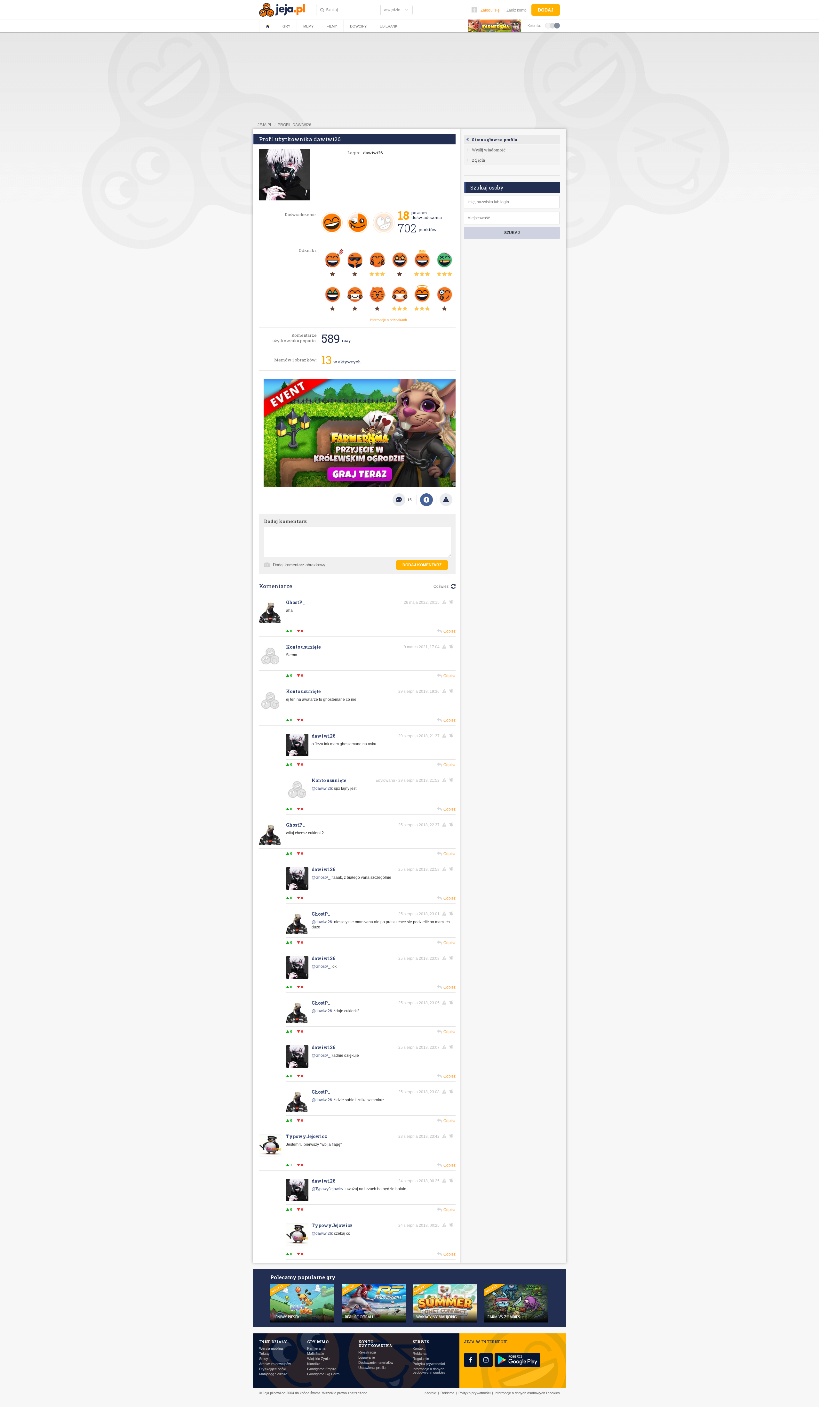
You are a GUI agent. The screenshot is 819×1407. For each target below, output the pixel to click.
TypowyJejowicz (306, 1136)
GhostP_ (295, 602)
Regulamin (421, 1359)
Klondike (313, 1364)
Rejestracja (367, 1352)
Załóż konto (516, 10)
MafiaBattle (315, 1353)
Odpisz (449, 631)
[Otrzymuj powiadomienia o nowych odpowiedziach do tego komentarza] (452, 602)
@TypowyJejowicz (328, 1189)
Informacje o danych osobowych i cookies (429, 1370)
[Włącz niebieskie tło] (557, 25)
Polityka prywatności (429, 1364)
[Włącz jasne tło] (548, 25)
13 (326, 360)
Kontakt (419, 1348)
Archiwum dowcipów (275, 1364)
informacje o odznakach (388, 320)
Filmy (332, 26)
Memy (308, 26)
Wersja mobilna (271, 1348)
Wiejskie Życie (318, 1359)
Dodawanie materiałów (375, 1362)
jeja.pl (265, 125)
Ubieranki (389, 26)
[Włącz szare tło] (552, 25)
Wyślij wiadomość (488, 149)
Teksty (264, 1353)
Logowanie (366, 1357)
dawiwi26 (323, 736)
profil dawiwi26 (294, 125)
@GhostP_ (321, 877)
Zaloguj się (490, 10)
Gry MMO (318, 1341)
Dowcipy (358, 26)
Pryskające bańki (272, 1369)
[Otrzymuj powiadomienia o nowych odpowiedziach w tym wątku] (452, 691)
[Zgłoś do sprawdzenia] (446, 499)
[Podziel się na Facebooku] (426, 499)
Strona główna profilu (494, 139)
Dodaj (545, 9)
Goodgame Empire (321, 1369)
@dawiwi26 (322, 788)
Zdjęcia (478, 160)
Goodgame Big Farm (323, 1374)
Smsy (263, 1359)
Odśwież (441, 586)
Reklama (419, 1353)
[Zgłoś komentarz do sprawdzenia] (445, 602)
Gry (286, 26)
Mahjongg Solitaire (273, 1374)
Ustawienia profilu (372, 1368)
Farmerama (316, 1348)
